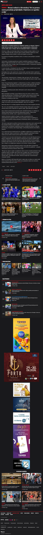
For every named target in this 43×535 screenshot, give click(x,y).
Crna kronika (4, 258)
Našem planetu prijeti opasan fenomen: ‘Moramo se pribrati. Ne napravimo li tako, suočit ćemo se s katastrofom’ (30, 180)
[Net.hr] (2, 520)
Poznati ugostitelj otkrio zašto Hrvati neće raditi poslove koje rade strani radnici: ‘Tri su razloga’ (31, 505)
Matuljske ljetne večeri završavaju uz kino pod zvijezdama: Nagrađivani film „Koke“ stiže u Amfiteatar (31, 255)
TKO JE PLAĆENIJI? (25, 503)
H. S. (3, 14)
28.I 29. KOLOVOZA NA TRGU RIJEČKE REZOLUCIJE (19, 296)
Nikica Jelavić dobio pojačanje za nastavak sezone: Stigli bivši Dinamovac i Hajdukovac (6, 271)
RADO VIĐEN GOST (5, 233)
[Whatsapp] (9, 40)
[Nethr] (16, 520)
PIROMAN (3, 252)
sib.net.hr (15, 527)
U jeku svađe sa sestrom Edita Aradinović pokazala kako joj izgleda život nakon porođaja (16, 271)
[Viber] (7, 40)
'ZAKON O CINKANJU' (25, 485)
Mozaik (32, 513)
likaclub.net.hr (3, 529)
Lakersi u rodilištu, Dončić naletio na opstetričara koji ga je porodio (10, 214)
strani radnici (13, 166)
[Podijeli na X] (5, 40)
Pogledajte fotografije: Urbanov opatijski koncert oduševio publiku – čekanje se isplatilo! (30, 236)
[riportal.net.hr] (3, 532)
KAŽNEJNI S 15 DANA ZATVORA (16, 289)
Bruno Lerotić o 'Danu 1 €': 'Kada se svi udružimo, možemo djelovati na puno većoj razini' (36, 271)
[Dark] (37, 1)
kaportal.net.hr (20, 527)
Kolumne (7, 514)
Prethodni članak (3, 178)
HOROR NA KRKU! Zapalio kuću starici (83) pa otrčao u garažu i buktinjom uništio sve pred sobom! (11, 255)
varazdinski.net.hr (9, 527)
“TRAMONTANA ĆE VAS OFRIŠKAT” (28, 252)
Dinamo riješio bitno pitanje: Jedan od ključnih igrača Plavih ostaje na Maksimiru (11, 199)
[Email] (11, 40)
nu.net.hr (38, 527)
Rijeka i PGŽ (25, 258)
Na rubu (2, 514)
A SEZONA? (3, 503)
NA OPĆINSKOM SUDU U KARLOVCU (17, 311)
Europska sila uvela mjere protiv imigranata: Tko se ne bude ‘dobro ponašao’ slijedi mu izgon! (31, 487)
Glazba (24, 238)
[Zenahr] (11, 520)
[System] (35, 1)
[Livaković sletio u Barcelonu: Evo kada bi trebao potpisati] (31, 191)
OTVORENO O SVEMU (8, 177)
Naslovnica (3, 513)
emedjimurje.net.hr (3, 527)
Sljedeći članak (39, 178)
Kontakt (36, 523)
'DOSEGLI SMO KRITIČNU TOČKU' (27, 177)
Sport (22, 513)
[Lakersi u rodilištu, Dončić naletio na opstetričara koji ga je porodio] (11, 207)
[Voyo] (6, 520)
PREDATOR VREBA (14, 304)
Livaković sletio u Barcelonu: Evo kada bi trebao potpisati (31, 199)
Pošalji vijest (32, 523)
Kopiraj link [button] (14, 40)
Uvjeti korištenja (26, 523)
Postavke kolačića (6, 523)
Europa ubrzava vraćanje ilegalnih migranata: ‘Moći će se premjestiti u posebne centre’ (10, 487)
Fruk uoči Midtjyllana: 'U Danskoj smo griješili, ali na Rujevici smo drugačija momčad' (30, 215)
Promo (11, 514)
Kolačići (2, 523)
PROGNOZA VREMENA (15, 282)
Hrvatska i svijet (4, 237)
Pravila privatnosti (13, 523)
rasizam (8, 166)
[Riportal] (4, 1)
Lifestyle (37, 513)
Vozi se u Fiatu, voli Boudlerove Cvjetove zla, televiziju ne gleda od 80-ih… (12, 180)
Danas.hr (15, 66)
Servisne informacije (20, 523)
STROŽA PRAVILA (5, 485)
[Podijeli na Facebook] (2, 40)
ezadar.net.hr (25, 527)
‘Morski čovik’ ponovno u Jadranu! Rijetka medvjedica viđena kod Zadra (11, 235)
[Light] (33, 1)
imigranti (3, 166)
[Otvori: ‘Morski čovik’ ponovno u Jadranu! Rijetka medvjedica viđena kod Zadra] (11, 226)
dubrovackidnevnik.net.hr (31, 527)
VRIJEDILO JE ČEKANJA (26, 233)
